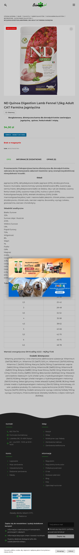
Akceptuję (60, 551)
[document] (39, 277)
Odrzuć (70, 551)
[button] (67, 261)
